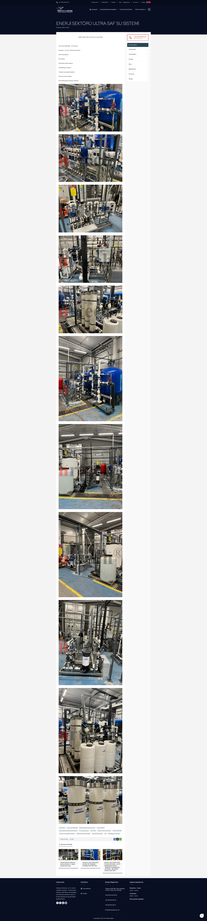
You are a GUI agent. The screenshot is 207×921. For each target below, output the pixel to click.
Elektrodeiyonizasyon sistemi (87, 828)
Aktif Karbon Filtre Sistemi (83, 833)
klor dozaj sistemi (84, 830)
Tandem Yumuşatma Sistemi (67, 833)
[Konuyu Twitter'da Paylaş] (117, 839)
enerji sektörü (100, 828)
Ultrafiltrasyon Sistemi (114, 833)
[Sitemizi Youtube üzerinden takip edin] (66, 903)
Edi (105, 833)
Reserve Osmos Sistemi (104, 830)
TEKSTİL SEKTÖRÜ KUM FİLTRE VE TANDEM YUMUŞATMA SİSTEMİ (90, 864)
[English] (147, 2)
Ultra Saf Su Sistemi (97, 833)
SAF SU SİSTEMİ (117, 830)
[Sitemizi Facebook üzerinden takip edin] (57, 903)
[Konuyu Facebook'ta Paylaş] (114, 839)
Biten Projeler (65, 27)
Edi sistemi (62, 828)
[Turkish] (149, 2)
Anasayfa (58, 27)
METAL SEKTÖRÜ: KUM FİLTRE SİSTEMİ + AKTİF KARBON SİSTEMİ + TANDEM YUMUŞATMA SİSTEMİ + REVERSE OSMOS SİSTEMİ (112, 866)
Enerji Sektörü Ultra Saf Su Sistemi (68, 830)
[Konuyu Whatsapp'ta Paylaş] (120, 839)
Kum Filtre (93, 830)
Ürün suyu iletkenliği (72, 828)
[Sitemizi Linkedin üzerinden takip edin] (63, 903)
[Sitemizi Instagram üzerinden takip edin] (60, 903)
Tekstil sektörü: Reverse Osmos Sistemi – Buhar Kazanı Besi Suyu (67, 864)
